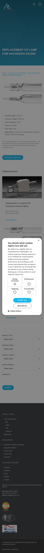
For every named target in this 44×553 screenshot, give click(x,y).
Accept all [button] (22, 300)
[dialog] (22, 276)
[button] (14, 311)
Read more (19, 274)
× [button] (38, 240)
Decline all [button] (22, 306)
